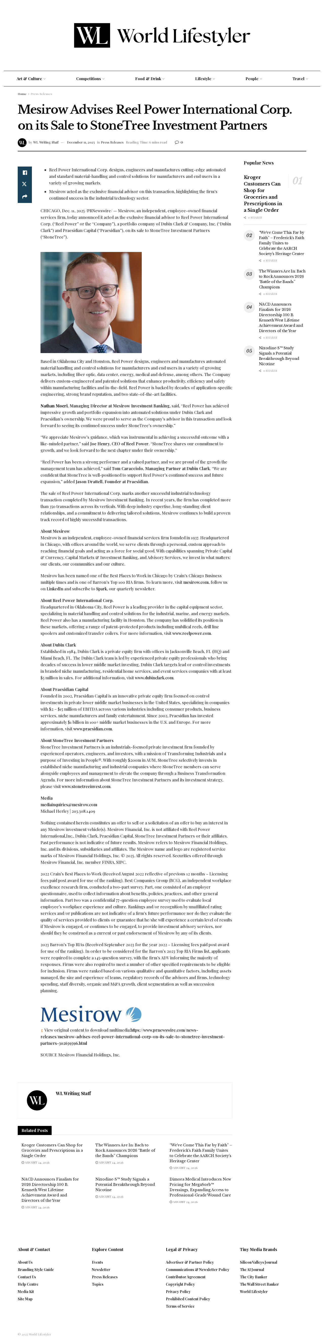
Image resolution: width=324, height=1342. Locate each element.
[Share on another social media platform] (25, 197)
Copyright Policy (180, 1284)
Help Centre (28, 1284)
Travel (299, 78)
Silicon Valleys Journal (258, 1262)
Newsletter (101, 1269)
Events (97, 1262)
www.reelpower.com (191, 633)
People (252, 78)
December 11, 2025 (81, 142)
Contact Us (27, 1277)
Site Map (25, 1299)
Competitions (88, 78)
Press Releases (41, 94)
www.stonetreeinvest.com (86, 786)
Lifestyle (203, 78)
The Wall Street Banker (259, 1284)
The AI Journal (252, 1269)
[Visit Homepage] (162, 35)
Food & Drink (148, 78)
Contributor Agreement (186, 1277)
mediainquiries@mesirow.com (68, 804)
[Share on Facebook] (25, 173)
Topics (98, 1284)
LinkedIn (55, 588)
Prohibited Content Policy (188, 1299)
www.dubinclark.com (154, 677)
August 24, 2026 (37, 1162)
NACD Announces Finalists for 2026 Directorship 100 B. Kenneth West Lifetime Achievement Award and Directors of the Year (50, 1190)
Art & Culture (29, 78)
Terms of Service (180, 1306)
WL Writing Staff (45, 142)
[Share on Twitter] (25, 185)
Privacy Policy (178, 1291)
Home (22, 94)
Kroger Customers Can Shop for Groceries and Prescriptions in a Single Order (52, 1150)
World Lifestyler (254, 1291)
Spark (101, 588)
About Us (25, 1262)
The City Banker (253, 1277)
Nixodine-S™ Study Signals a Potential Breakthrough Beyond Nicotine (125, 1184)
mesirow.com (196, 582)
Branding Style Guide (36, 1269)
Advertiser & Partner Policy (190, 1262)
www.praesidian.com (92, 728)
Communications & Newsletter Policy (197, 1269)
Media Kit (26, 1291)
